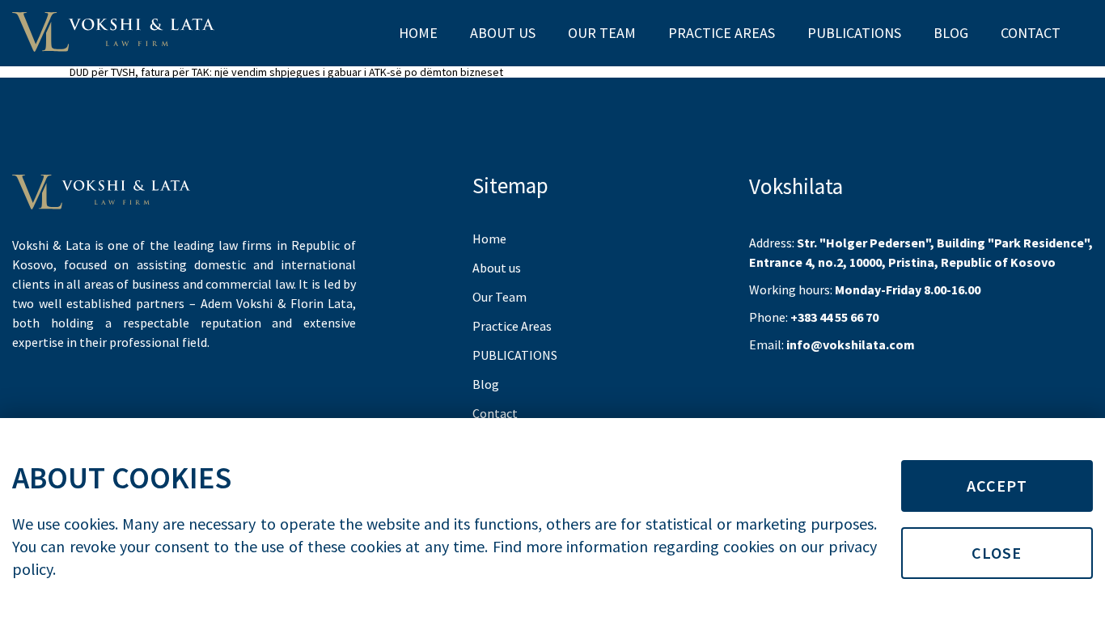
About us (503, 32)
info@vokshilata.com (850, 344)
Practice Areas (721, 32)
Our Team (602, 32)
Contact (1031, 32)
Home (418, 32)
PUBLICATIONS (854, 32)
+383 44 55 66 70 (834, 317)
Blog (951, 32)
